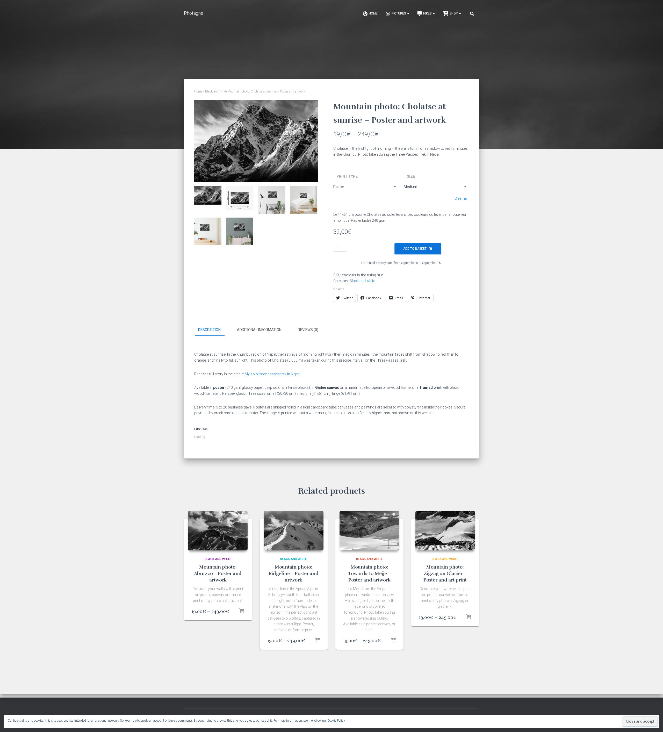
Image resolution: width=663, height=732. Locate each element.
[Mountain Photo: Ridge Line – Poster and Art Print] (293, 530)
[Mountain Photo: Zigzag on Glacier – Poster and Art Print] (445, 530)
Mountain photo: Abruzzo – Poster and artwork (218, 573)
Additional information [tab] (259, 330)
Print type (347, 176)
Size (411, 176)
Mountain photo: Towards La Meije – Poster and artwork (369, 573)
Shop (454, 13)
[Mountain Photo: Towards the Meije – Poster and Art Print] (369, 530)
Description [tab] (209, 330)
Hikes (427, 13)
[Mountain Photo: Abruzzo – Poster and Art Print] (218, 530)
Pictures (399, 13)
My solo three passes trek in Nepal (272, 374)
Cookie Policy (336, 720)
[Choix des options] (241, 611)
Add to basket (415, 248)
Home (373, 13)
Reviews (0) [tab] (308, 330)
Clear (459, 198)
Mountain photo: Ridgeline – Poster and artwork (294, 573)
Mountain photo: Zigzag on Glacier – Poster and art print (445, 573)
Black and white (216, 91)
